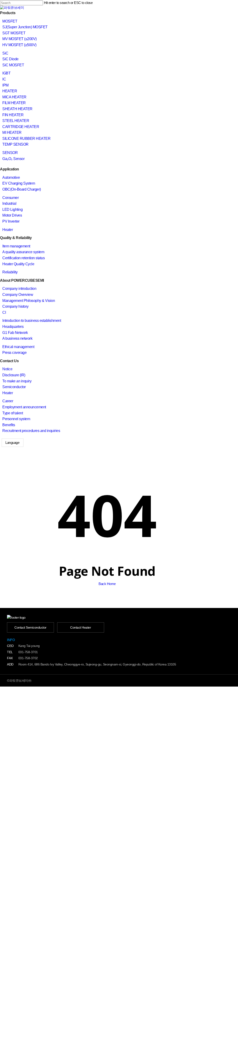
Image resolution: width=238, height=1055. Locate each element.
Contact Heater (80, 627)
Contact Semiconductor (30, 627)
